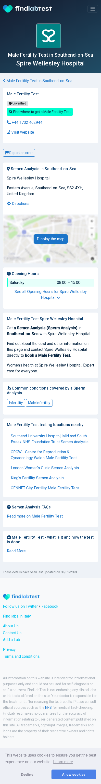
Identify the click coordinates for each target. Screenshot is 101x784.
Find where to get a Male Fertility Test (42, 112)
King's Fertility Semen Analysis (37, 478)
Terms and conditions (21, 656)
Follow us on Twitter (20, 606)
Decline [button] (27, 774)
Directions (20, 203)
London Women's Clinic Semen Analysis (45, 468)
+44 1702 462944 (26, 122)
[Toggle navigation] (92, 9)
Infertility (16, 403)
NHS (48, 707)
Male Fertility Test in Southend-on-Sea (38, 80)
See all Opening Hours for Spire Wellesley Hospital (50, 294)
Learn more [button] (63, 762)
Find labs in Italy (17, 616)
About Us (11, 626)
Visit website (22, 132)
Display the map (50, 239)
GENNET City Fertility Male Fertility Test (45, 488)
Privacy (9, 649)
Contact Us (12, 633)
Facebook (49, 606)
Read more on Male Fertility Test (35, 516)
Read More (16, 551)
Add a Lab (11, 639)
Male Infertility (39, 403)
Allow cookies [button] (74, 774)
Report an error (21, 153)
